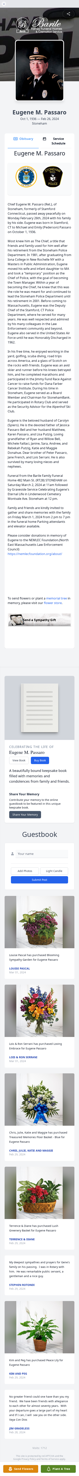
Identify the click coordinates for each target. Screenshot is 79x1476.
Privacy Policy (28, 1459)
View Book (18, 760)
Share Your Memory (25, 814)
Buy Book (40, 760)
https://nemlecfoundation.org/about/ (35, 554)
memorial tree (56, 598)
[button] (39, 922)
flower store (53, 603)
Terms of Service (50, 1459)
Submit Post (39, 880)
